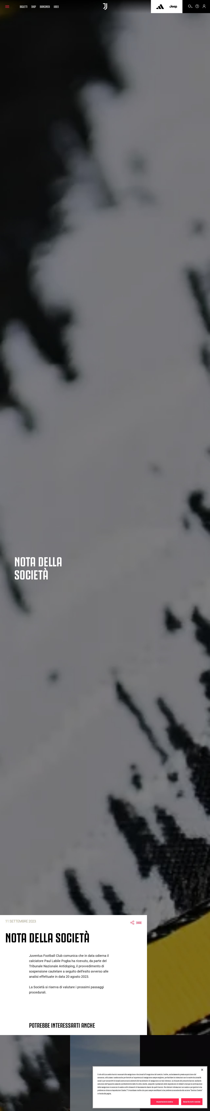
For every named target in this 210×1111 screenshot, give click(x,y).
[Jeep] (173, 6)
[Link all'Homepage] (105, 6)
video (56, 6)
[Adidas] (160, 6)
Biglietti (23, 6)
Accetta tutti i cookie (191, 1101)
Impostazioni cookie (164, 1101)
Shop (33, 6)
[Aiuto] (197, 7)
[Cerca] (190, 7)
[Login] (204, 7)
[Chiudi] (202, 1069)
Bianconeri (45, 6)
